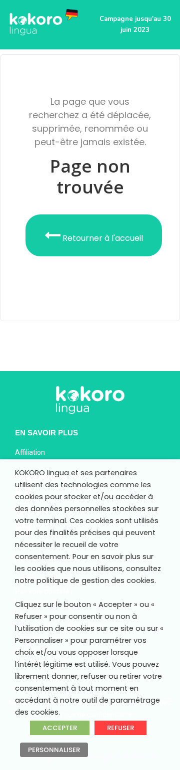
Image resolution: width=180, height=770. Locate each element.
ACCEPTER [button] (59, 728)
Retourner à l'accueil (101, 238)
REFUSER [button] (120, 728)
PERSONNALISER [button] (54, 750)
